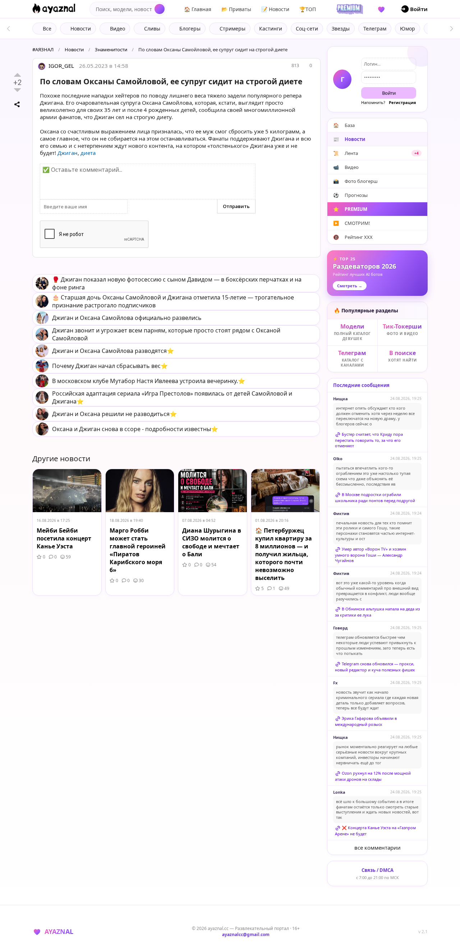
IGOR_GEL (60, 65)
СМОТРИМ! (351, 223)
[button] (451, 29)
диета (88, 152)
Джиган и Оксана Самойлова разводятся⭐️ (113, 351)
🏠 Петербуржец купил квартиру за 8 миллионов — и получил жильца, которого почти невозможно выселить (283, 554)
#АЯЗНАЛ (43, 49)
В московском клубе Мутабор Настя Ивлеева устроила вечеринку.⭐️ (148, 381)
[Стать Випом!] (348, 9)
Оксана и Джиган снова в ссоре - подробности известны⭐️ (135, 429)
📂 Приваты (236, 9)
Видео (346, 167)
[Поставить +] (17, 75)
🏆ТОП (307, 9)
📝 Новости (275, 9)
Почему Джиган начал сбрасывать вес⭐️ (110, 366)
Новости (74, 49)
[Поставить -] (17, 90)
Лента (376, 153)
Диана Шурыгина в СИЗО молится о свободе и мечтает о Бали (211, 542)
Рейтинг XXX (353, 237)
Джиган (68, 152)
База (344, 125)
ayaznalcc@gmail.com (246, 934)
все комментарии (377, 847)
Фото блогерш (355, 181)
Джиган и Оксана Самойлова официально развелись (127, 318)
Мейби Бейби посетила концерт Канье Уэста (64, 538)
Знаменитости (111, 49)
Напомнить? (373, 102)
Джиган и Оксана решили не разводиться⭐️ (114, 414)
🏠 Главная (197, 9)
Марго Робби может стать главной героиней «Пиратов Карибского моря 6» (138, 550)
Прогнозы (350, 195)
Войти (389, 93)
